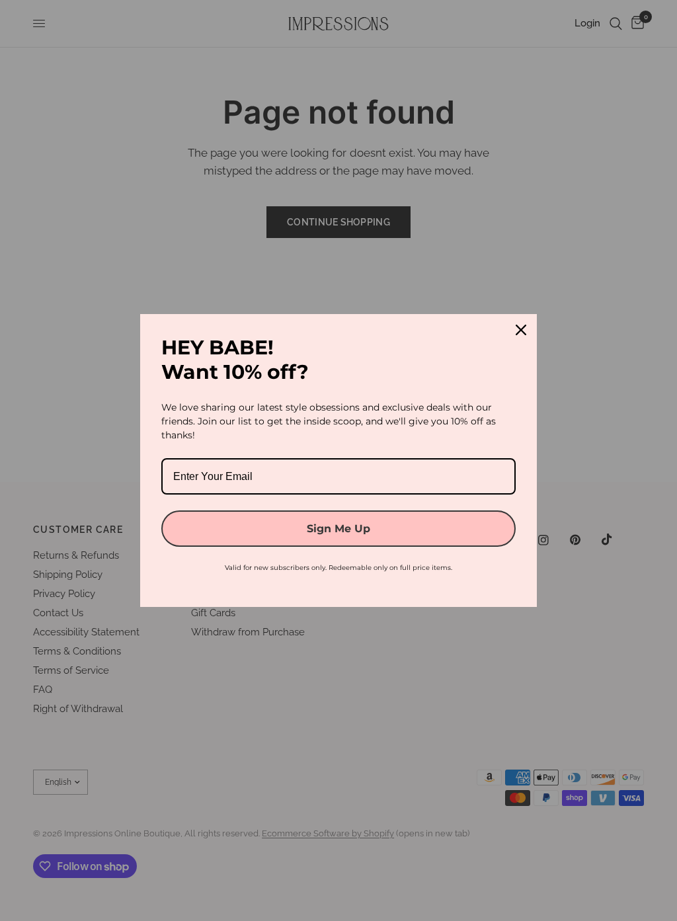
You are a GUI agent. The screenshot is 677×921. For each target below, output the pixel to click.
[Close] (521, 330)
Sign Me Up (338, 528)
